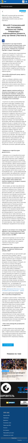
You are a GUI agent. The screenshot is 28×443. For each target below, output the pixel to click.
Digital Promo (25, 440)
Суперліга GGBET (23, 10)
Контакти (5, 427)
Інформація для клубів (8, 435)
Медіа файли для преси (8, 432)
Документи (5, 420)
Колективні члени (7, 422)
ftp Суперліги (6, 430)
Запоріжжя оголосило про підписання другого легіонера (13, 373)
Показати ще (14, 438)
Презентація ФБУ (7, 425)
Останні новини (8, 345)
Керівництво (6, 417)
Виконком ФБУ (6, 415)
